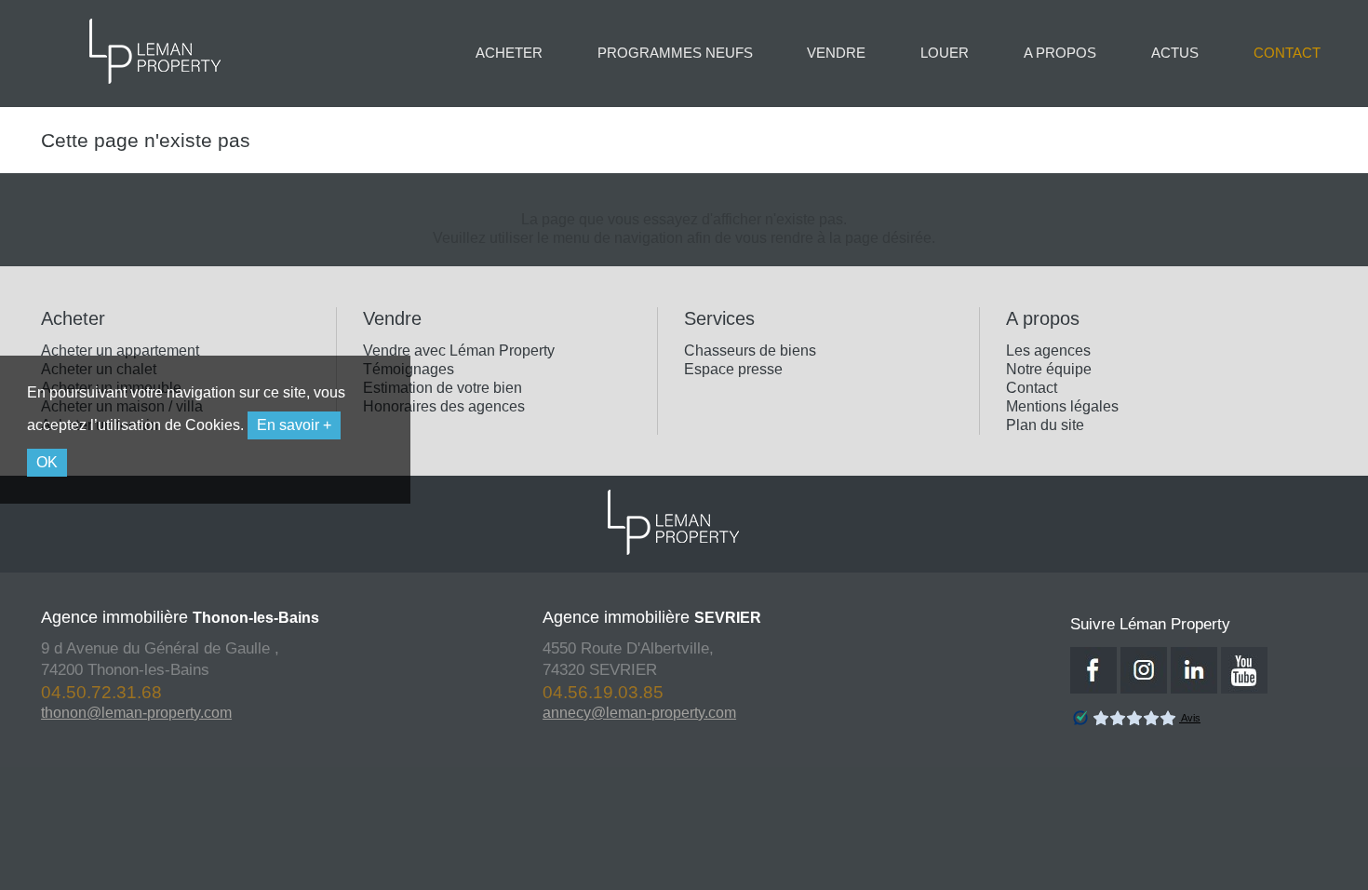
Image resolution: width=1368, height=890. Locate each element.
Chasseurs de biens (750, 350)
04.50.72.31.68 (62, 692)
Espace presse (733, 369)
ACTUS (1175, 53)
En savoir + (294, 425)
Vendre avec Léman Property (459, 350)
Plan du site (1045, 425)
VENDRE (836, 53)
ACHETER (509, 53)
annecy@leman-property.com (600, 713)
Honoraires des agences (444, 406)
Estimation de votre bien (442, 388)
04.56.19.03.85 (563, 692)
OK (47, 462)
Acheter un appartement (120, 350)
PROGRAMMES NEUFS (675, 53)
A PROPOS (1060, 53)
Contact (1031, 388)
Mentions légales (1062, 406)
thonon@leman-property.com (97, 713)
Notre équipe (1049, 369)
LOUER (944, 53)
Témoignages (408, 369)
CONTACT (1287, 53)
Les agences (1048, 350)
